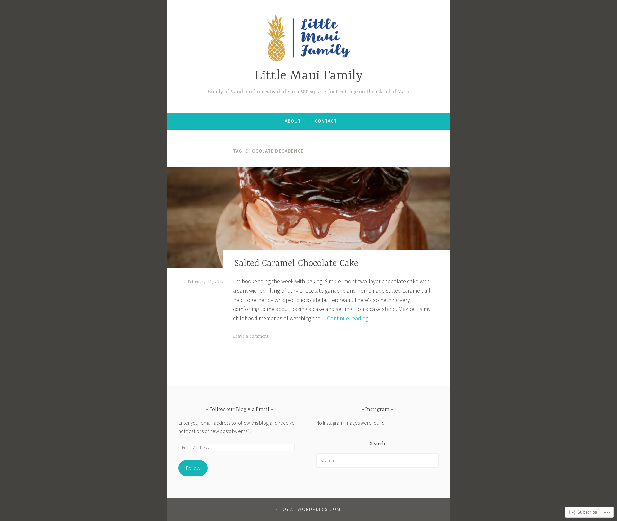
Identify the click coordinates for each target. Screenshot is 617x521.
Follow (193, 468)
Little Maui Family (309, 76)
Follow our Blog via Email (239, 409)
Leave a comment (251, 336)
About (293, 121)
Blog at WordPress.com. (308, 509)
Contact (326, 121)
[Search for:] (377, 460)
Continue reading (347, 318)
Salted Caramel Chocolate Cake (296, 264)
